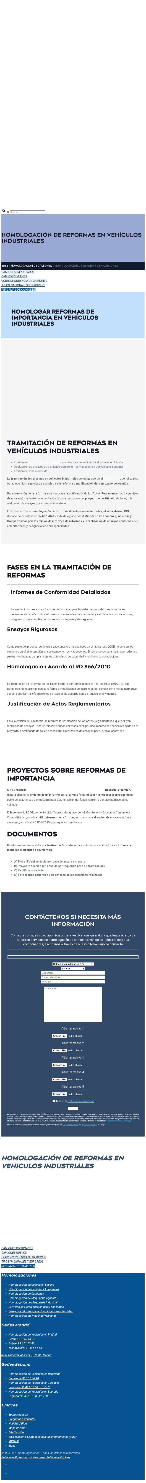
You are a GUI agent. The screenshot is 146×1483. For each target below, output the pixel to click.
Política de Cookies (58, 1457)
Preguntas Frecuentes (22, 1419)
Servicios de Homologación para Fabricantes (36, 1307)
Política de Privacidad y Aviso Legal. (23, 1457)
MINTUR (14, 1441)
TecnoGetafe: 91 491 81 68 (25, 1348)
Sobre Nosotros (18, 1414)
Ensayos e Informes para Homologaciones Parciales (41, 1311)
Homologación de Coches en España (31, 1284)
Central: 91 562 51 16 (22, 1339)
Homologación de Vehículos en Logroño (33, 1391)
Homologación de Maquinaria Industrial (33, 1302)
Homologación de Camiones (26, 1293)
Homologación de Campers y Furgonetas (34, 1289)
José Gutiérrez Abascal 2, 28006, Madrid (26, 1355)
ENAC (12, 1445)
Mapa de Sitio (17, 1428)
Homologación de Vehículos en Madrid (33, 1334)
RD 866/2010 (111, 478)
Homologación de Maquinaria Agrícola (32, 1298)
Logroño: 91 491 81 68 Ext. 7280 (29, 1396)
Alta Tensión (16, 1432)
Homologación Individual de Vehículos (32, 1315)
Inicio (4, 265)
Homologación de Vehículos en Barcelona (34, 1374)
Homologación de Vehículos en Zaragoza (34, 1382)
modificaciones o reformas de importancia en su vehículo (65, 789)
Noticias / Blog (18, 1423)
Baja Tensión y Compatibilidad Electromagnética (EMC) (43, 1437)
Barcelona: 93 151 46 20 (24, 1378)
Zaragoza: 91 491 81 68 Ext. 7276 (29, 1387)
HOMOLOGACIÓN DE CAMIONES (31, 265)
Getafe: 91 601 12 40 (22, 1343)
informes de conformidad (44, 462)
